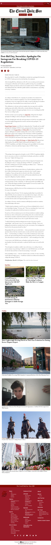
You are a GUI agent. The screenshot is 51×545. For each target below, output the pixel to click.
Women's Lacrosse (14, 521)
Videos (26, 523)
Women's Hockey (14, 516)
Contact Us (40, 517)
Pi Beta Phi (25, 130)
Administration (13, 494)
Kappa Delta (17, 130)
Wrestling (12, 522)
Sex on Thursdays (28, 505)
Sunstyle (40, 505)
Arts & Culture (13, 525)
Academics (27, 499)
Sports (11, 511)
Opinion (11, 499)
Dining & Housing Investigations (28, 501)
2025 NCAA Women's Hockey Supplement (29, 515)
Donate (29, 14)
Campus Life (27, 498)
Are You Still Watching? (15, 530)
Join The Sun (41, 498)
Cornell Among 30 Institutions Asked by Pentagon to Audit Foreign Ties (14, 300)
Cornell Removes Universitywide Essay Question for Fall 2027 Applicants (12, 281)
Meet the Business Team (44, 514)
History (40, 515)
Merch (40, 503)
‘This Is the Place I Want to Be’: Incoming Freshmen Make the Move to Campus (35, 280)
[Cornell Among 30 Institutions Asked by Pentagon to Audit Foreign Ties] (14, 291)
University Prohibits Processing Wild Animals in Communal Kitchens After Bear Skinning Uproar (26, 375)
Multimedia (26, 517)
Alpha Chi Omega (20, 140)
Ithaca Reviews (28, 495)
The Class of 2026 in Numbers (25, 6)
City (11, 492)
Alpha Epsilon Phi (32, 140)
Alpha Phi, (27, 114)
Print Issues (41, 502)
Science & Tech (27, 491)
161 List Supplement (28, 509)
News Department (6, 65)
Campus (12, 495)
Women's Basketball (15, 518)
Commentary (13, 533)
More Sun (40, 500)
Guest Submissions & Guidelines (15, 501)
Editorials (12, 505)
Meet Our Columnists (15, 509)
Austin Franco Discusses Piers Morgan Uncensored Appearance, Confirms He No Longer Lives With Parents (25, 407)
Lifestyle (25, 494)
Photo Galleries (28, 520)
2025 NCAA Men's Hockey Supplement (30, 512)
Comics (26, 519)
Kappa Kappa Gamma (10, 126)
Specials (25, 507)
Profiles (12, 526)
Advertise (40, 507)
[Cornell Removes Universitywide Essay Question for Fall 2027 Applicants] (14, 271)
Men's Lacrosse (14, 520)
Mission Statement (42, 511)
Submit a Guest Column (44, 520)
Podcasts (27, 521)
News (10, 491)
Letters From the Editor (15, 508)
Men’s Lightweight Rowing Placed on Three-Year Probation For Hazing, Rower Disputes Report (26, 341)
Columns (12, 504)
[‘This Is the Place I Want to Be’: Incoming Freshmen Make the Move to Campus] (35, 271)
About (39, 491)
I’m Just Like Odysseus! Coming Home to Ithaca (14, 439)
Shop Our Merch (23, 14)
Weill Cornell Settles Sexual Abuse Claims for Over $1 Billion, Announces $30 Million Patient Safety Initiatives (24, 471)
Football (12, 513)
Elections (12, 496)
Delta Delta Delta (9, 135)
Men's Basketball (14, 517)
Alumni (39, 494)
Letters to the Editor (14, 506)
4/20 (26, 510)
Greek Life (27, 496)
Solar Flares (13, 529)
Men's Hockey (13, 514)
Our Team (40, 510)
